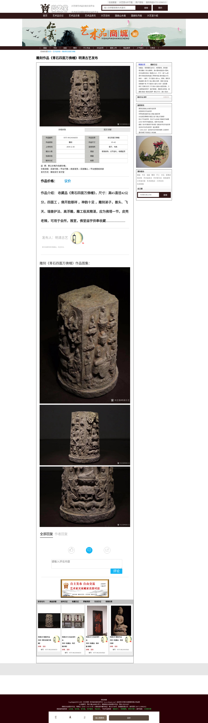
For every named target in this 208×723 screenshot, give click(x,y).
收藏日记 (75, 601)
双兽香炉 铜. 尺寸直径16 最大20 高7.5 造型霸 (153, 84)
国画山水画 (120, 15)
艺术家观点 (151, 181)
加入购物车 (99, 718)
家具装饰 (166, 178)
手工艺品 (86, 48)
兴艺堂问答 (141, 181)
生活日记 (97, 601)
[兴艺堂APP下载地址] (85, 587)
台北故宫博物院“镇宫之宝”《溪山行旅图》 (152, 117)
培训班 (139, 178)
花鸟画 (83, 709)
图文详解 (107, 130)
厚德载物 (123, 709)
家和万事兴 (131, 709)
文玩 (162, 175)
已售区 (152, 48)
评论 (116, 571)
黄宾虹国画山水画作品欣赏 (147, 109)
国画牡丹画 (136, 15)
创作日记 (64, 601)
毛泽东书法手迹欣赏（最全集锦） (149, 127)
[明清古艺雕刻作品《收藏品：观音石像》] (121, 620)
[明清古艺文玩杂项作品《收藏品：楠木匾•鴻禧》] (97, 620)
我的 (160, 8)
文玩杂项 (100, 48)
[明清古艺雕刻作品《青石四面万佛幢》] (49, 620)
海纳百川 (115, 709)
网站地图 (104, 700)
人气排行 (140, 48)
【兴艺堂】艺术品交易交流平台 (93, 702)
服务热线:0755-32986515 (156, 2)
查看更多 (166, 97)
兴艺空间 (105, 15)
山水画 (71, 709)
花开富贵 (90, 709)
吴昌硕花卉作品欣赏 (145, 111)
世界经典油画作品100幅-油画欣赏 (149, 114)
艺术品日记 (58, 15)
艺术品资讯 (90, 15)
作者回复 (61, 534)
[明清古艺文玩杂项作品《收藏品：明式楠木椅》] (73, 620)
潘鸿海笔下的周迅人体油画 (147, 132)
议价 (67, 181)
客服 (55, 718)
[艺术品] (54, 7)
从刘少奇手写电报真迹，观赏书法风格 (151, 122)
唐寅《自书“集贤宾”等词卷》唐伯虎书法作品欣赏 (154, 124)
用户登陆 (139, 2)
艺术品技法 (147, 178)
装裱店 (168, 175)
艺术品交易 (74, 15)
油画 (65, 48)
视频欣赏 (109, 601)
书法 (55, 48)
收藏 (84, 718)
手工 (158, 175)
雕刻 (75, 48)
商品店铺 (53, 601)
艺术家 (70, 718)
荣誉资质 (86, 601)
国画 (45, 48)
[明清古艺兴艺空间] (56, 639)
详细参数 (62, 130)
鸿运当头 (97, 709)
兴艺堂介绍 (152, 15)
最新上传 (113, 48)
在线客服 (112, 2)
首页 (45, 15)
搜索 (146, 8)
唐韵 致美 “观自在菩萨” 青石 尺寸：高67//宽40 (153, 92)
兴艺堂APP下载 (126, 2)
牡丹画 (77, 709)
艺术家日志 (157, 178)
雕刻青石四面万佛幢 (68, 51)
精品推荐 (126, 48)
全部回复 (46, 534)
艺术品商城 (56, 51)
